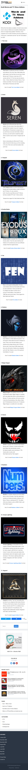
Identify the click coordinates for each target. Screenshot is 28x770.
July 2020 (2, 746)
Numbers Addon (15, 507)
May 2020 (2, 751)
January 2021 (3, 737)
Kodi (3, 721)
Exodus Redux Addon (15, 248)
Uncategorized (5, 726)
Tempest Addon (15, 202)
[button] (23, 2)
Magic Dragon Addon (15, 407)
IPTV (3, 719)
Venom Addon (15, 457)
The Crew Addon (15, 87)
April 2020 (2, 753)
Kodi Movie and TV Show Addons (10, 708)
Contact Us (2, 759)
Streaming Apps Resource (15, 765)
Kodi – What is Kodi (6, 703)
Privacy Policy (3, 757)
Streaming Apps (6, 724)
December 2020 (3, 739)
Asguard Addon (15, 615)
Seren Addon (15, 150)
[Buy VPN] (14, 648)
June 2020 (2, 749)
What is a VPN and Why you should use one (12, 711)
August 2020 (3, 744)
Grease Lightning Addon (15, 563)
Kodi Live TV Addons (7, 706)
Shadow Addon (15, 355)
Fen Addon (15, 299)
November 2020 (3, 742)
